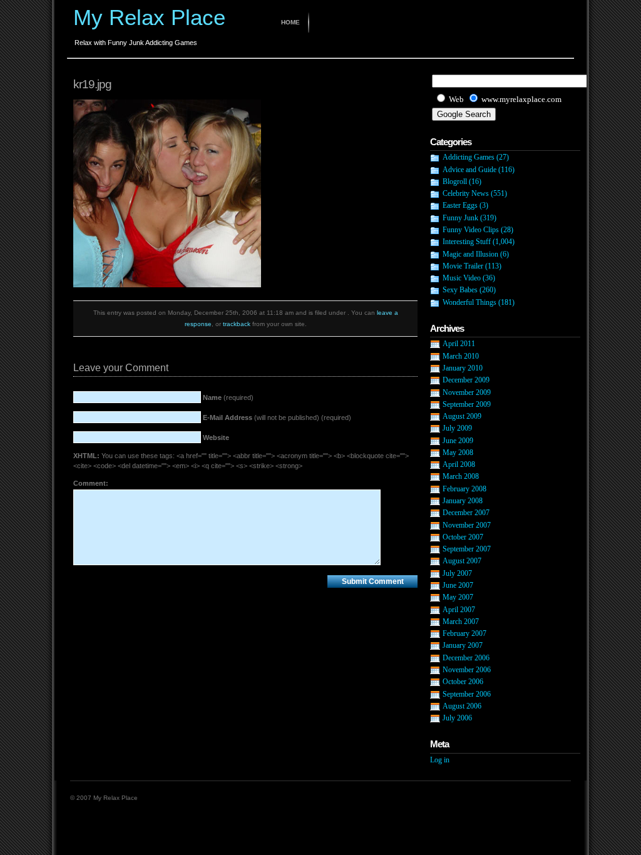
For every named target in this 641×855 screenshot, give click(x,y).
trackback (236, 323)
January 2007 (463, 645)
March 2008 (461, 476)
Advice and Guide (469, 169)
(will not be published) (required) (277, 417)
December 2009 (466, 380)
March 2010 (461, 356)
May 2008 (458, 452)
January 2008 (463, 500)
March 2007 (461, 621)
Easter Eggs (460, 205)
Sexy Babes (460, 289)
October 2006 (463, 681)
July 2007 (457, 573)
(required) (228, 397)
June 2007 (458, 585)
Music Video (462, 278)
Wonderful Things (469, 302)
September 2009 (467, 404)
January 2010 (463, 368)
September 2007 (467, 549)
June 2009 (458, 440)
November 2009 (467, 392)
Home (290, 22)
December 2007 (466, 512)
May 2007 (458, 597)
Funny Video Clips (471, 229)
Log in (439, 759)
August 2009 (462, 416)
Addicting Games (469, 157)
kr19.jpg (92, 84)
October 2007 (463, 537)
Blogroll (455, 181)
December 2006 (466, 657)
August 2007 (462, 560)
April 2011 (459, 343)
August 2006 (462, 706)
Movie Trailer (463, 266)
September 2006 (467, 694)
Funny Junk (460, 217)
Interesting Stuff (467, 241)
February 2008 (464, 488)
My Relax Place (149, 17)
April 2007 (459, 609)
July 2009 (457, 428)
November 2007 (467, 525)
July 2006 (457, 718)
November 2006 (467, 669)
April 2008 (459, 464)
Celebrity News (466, 193)
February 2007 (464, 633)
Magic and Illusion (470, 254)
